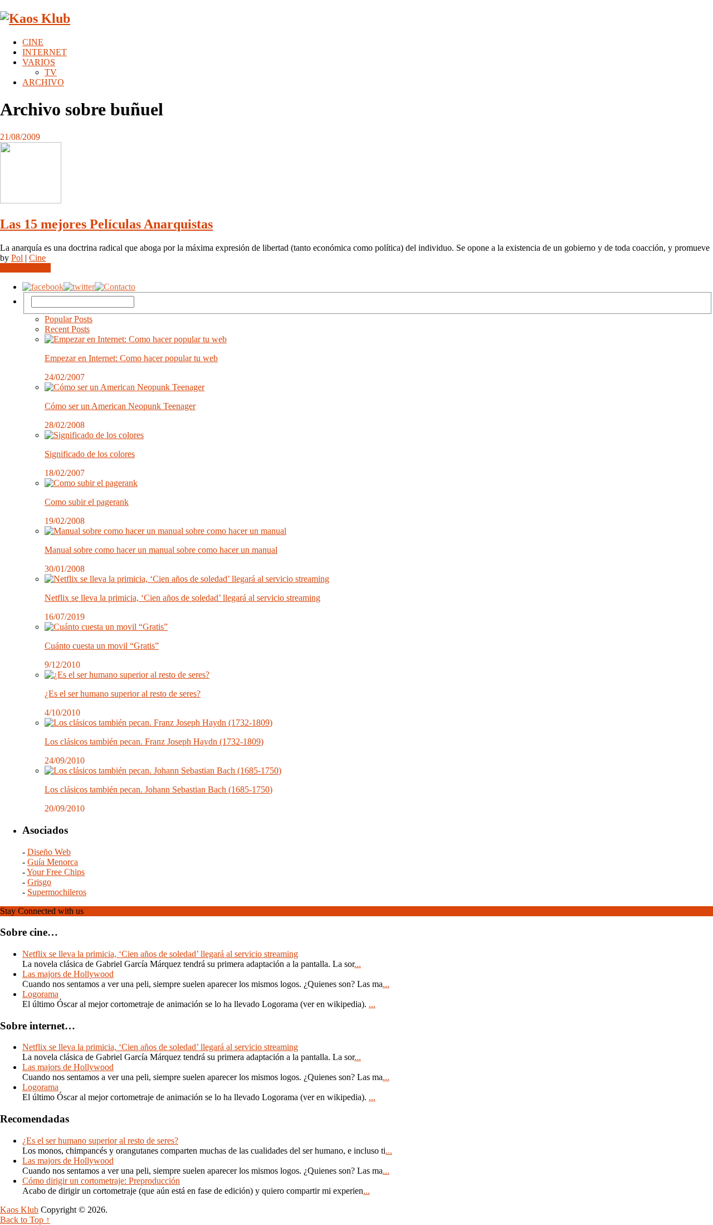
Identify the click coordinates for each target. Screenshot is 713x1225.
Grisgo (39, 882)
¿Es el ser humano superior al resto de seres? (123, 693)
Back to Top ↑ (25, 1219)
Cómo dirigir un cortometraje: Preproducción (101, 1180)
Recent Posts (67, 329)
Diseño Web (49, 852)
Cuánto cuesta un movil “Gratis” (102, 645)
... (357, 964)
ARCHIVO (43, 82)
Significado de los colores (90, 454)
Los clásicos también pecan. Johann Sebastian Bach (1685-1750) (158, 789)
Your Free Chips (56, 872)
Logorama (40, 994)
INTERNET (44, 52)
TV (51, 72)
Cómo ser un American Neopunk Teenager (120, 406)
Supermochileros (56, 892)
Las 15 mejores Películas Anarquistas (106, 224)
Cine (37, 257)
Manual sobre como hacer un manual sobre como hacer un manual (161, 550)
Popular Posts (68, 319)
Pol (17, 257)
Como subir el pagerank (87, 502)
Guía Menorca (52, 862)
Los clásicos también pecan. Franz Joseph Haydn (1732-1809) (154, 741)
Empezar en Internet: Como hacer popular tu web (131, 358)
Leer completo (25, 268)
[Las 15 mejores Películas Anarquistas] (356, 174)
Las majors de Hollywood (68, 974)
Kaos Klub (19, 1209)
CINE (32, 42)
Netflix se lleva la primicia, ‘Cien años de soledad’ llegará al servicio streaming (182, 597)
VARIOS (38, 62)
